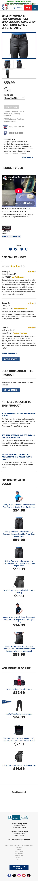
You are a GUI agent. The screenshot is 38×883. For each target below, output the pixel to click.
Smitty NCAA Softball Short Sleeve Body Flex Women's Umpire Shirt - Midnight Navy (19, 619)
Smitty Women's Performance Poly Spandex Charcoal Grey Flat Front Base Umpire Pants (19, 534)
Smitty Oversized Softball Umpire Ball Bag (19, 765)
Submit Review (10, 359)
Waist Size (8, 95)
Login (19, 7)
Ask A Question (11, 390)
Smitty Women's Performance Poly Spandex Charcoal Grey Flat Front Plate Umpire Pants (19, 563)
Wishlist (5, 236)
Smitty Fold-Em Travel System (19, 689)
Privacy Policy (19, 851)
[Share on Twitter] (16, 249)
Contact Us (19, 858)
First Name (9, 813)
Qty (5, 88)
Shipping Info (19, 855)
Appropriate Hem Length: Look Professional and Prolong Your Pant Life (17, 457)
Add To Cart (11, 107)
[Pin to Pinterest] (21, 249)
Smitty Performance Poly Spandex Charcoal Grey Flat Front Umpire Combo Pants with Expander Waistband (19, 648)
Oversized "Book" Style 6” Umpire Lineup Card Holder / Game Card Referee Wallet (19, 739)
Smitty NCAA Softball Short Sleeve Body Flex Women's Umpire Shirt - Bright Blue (19, 506)
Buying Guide (16, 133)
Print (15, 236)
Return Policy (19, 853)
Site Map (19, 847)
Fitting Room (16, 127)
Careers (19, 860)
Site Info (19, 849)
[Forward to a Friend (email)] (27, 249)
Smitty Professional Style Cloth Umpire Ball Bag (19, 591)
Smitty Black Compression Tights (19, 714)
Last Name (9, 822)
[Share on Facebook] (10, 249)
